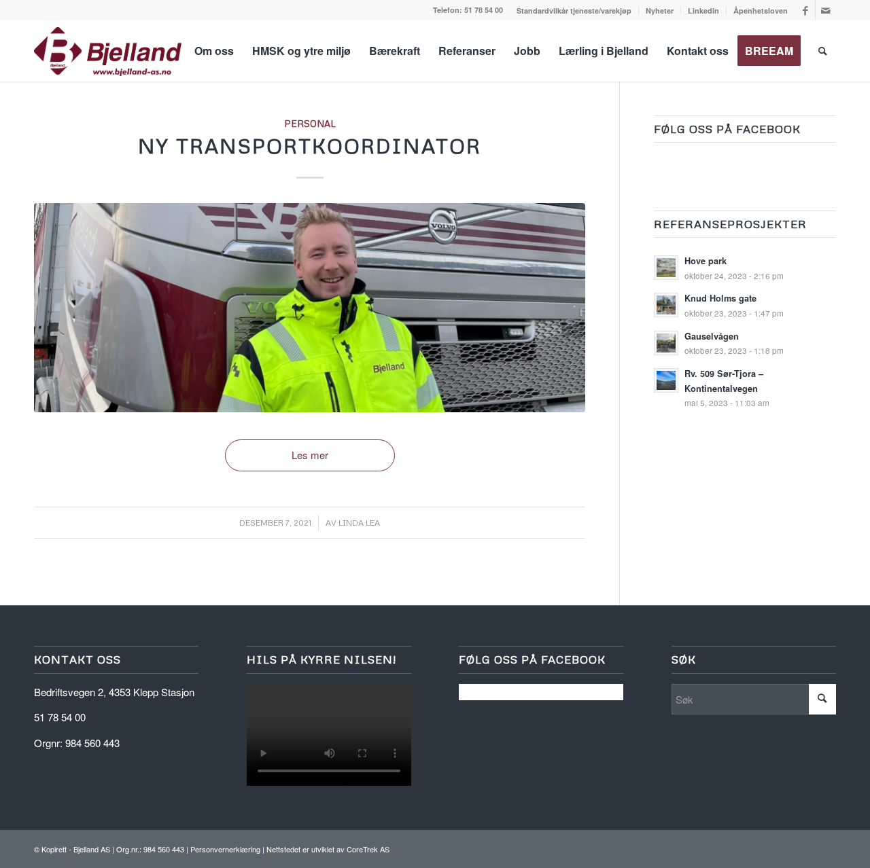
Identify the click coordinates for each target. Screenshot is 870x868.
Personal (310, 123)
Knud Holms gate (720, 298)
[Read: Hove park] (666, 267)
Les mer (310, 455)
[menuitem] (574, 10)
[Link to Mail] (826, 10)
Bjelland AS (91, 849)
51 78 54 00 (483, 10)
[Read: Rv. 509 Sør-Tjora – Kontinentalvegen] (666, 380)
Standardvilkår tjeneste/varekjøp (574, 10)
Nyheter (660, 10)
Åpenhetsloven (760, 10)
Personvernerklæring (225, 849)
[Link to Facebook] (805, 10)
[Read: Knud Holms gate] (666, 305)
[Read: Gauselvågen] (666, 343)
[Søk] (823, 51)
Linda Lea (359, 523)
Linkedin (703, 10)
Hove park (705, 261)
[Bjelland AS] (107, 51)
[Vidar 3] (309, 307)
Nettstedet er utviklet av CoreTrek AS (327, 849)
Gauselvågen (711, 336)
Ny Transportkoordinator (309, 145)
